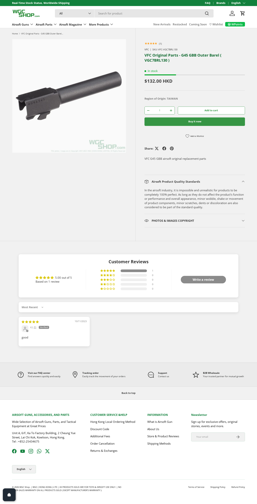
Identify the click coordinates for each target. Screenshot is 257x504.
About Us (153, 429)
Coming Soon (198, 24)
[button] (243, 13)
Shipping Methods (159, 443)
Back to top (128, 393)
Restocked (180, 24)
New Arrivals (161, 24)
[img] (30, 322)
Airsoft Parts (44, 24)
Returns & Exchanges (103, 451)
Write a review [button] (203, 280)
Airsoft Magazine (70, 24)
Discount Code (99, 429)
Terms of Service (196, 487)
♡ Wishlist (216, 24)
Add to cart (211, 110)
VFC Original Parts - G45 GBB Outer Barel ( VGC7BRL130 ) (42, 33)
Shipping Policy (217, 487)
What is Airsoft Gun (159, 422)
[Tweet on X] (156, 148)
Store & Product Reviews (163, 436)
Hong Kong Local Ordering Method (112, 422)
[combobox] (134, 13)
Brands (220, 3)
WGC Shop (24, 487)
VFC (146, 49)
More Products (99, 24)
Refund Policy (238, 487)
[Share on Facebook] (164, 148)
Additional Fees (100, 436)
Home (15, 33)
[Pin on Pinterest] (172, 148)
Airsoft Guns (20, 24)
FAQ (207, 3)
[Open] (9, 494)
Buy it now (194, 121)
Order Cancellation (102, 443)
